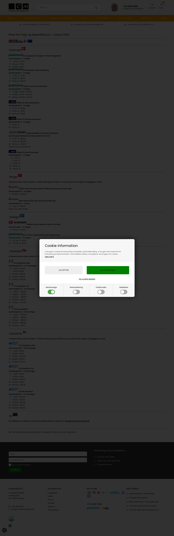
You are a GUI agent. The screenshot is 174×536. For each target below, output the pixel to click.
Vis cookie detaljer (87, 279)
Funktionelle (101, 287)
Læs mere (49, 256)
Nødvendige (51, 287)
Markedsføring (76, 287)
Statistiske (123, 287)
